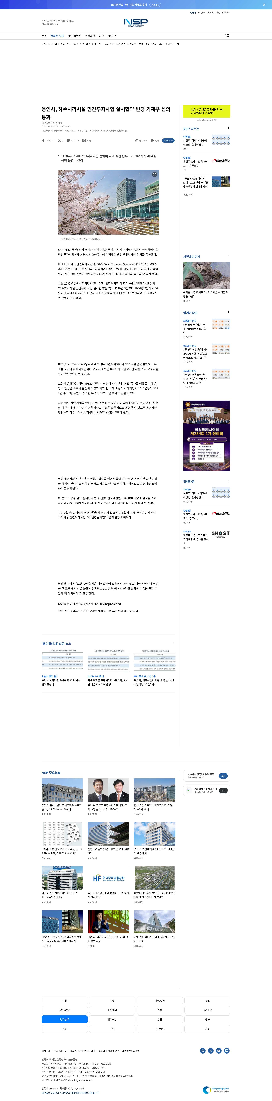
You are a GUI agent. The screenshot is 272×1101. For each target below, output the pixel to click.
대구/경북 (160, 1000)
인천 (207, 1000)
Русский (226, 12)
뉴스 (44, 36)
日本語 (210, 12)
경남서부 (159, 1028)
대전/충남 (112, 1010)
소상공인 (90, 36)
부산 (112, 1000)
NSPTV (112, 36)
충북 (207, 1019)
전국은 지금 (57, 36)
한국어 (193, 12)
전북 (64, 1028)
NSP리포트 (74, 36)
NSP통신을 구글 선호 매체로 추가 (129, 4)
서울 (64, 1000)
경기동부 (207, 1010)
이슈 (101, 36)
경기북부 (112, 1019)
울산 (160, 1010)
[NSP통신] (136, 23)
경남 (112, 1028)
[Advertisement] (247, 140)
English (201, 12)
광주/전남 (64, 1010)
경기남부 (64, 1019)
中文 (218, 12)
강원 (160, 1019)
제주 (207, 1028)
